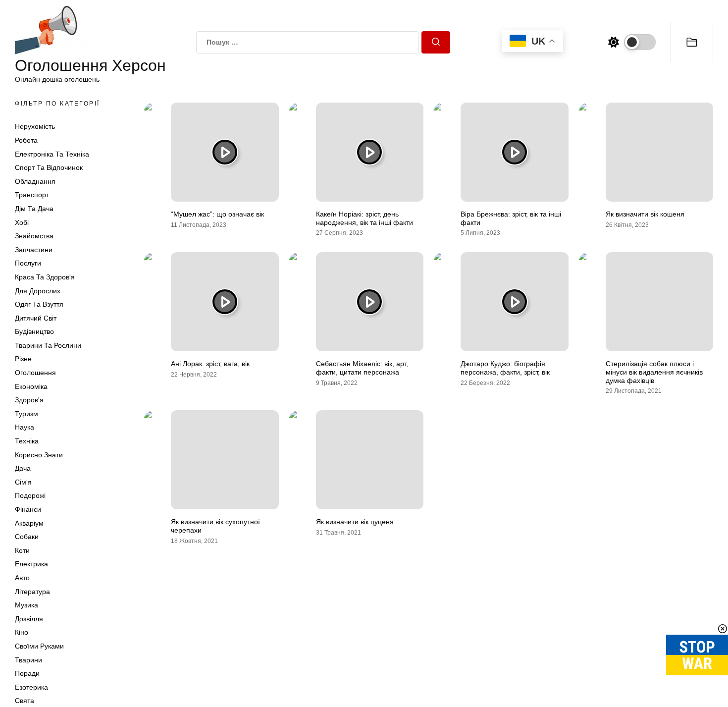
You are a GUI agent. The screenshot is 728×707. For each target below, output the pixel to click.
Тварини (28, 660)
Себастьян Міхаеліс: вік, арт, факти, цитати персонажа (362, 368)
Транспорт (32, 195)
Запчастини (33, 250)
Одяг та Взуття (39, 304)
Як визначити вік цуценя (355, 522)
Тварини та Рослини (48, 345)
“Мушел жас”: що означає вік (217, 214)
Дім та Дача (34, 209)
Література (32, 592)
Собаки (27, 537)
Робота (26, 140)
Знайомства (34, 236)
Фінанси (28, 509)
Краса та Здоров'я (45, 277)
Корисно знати (39, 455)
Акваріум (29, 523)
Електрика (31, 564)
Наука (24, 427)
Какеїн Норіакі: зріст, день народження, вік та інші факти (364, 218)
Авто (22, 578)
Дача (23, 468)
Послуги (28, 263)
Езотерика (31, 687)
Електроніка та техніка (52, 154)
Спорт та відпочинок (49, 167)
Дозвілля (29, 619)
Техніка (27, 441)
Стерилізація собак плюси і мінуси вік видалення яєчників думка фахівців (654, 372)
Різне (23, 359)
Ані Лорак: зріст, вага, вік (210, 364)
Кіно (21, 632)
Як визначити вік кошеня (645, 214)
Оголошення (35, 373)
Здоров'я (29, 400)
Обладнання (35, 181)
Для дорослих (37, 291)
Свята (24, 701)
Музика (26, 605)
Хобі (22, 222)
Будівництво (34, 331)
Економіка (31, 386)
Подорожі (30, 495)
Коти (22, 550)
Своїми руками (39, 646)
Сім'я (23, 482)
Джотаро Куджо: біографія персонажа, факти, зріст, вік (505, 368)
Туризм (26, 414)
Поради (27, 673)
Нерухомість (35, 126)
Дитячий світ (35, 318)
